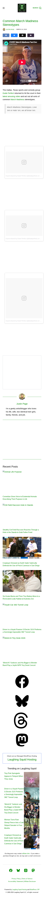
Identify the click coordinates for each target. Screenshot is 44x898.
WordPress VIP (35, 889)
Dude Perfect (8, 93)
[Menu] (4, 8)
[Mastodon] (22, 747)
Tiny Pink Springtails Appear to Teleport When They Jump (13, 776)
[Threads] (22, 35)
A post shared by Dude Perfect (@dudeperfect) (21, 176)
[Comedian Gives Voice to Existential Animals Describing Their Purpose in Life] (22, 481)
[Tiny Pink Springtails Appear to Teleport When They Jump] (31, 779)
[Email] (30, 35)
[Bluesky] (14, 35)
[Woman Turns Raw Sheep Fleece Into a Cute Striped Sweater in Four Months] (31, 826)
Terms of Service (27, 878)
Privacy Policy (16, 878)
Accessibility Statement (15, 881)
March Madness (17, 99)
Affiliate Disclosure (30, 881)
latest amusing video (11, 96)
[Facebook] (6, 35)
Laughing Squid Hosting (22, 759)
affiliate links (26, 853)
